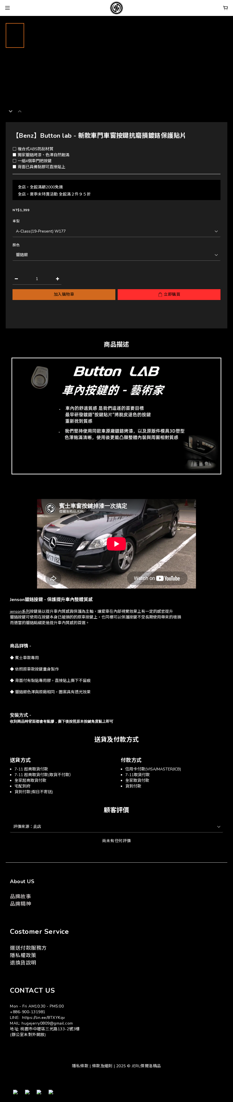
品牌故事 (20, 896)
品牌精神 (20, 903)
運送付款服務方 (28, 948)
